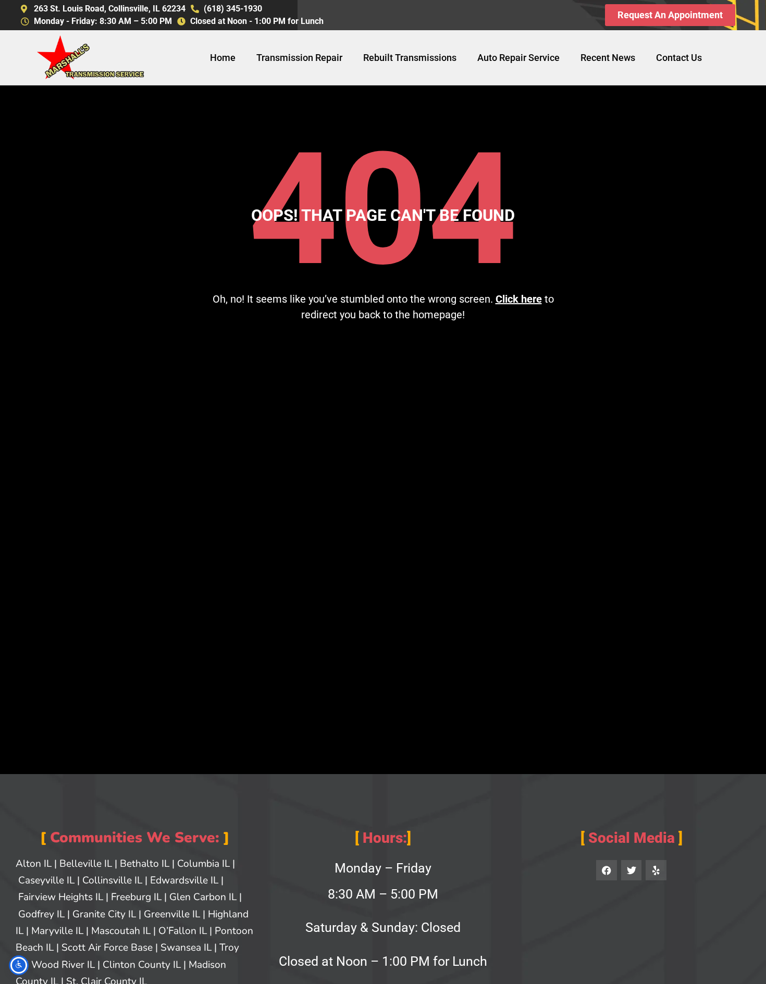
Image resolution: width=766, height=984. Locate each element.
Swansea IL (186, 947)
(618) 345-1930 (233, 9)
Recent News (607, 57)
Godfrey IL (41, 914)
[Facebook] (606, 870)
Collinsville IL (112, 880)
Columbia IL (203, 863)
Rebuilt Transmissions (409, 57)
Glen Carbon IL (203, 897)
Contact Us (679, 57)
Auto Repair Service (518, 57)
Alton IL (34, 863)
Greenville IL (172, 914)
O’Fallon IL (182, 931)
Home (223, 57)
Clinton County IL (142, 964)
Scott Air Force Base (107, 947)
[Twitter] (631, 870)
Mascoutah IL (121, 931)
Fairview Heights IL (60, 897)
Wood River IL (63, 964)
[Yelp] (656, 870)
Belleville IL (85, 863)
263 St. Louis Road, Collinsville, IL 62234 (110, 9)
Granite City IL (104, 914)
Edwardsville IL (184, 880)
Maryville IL (57, 931)
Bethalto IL (144, 863)
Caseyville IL (46, 880)
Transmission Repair (299, 57)
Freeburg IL (136, 897)
